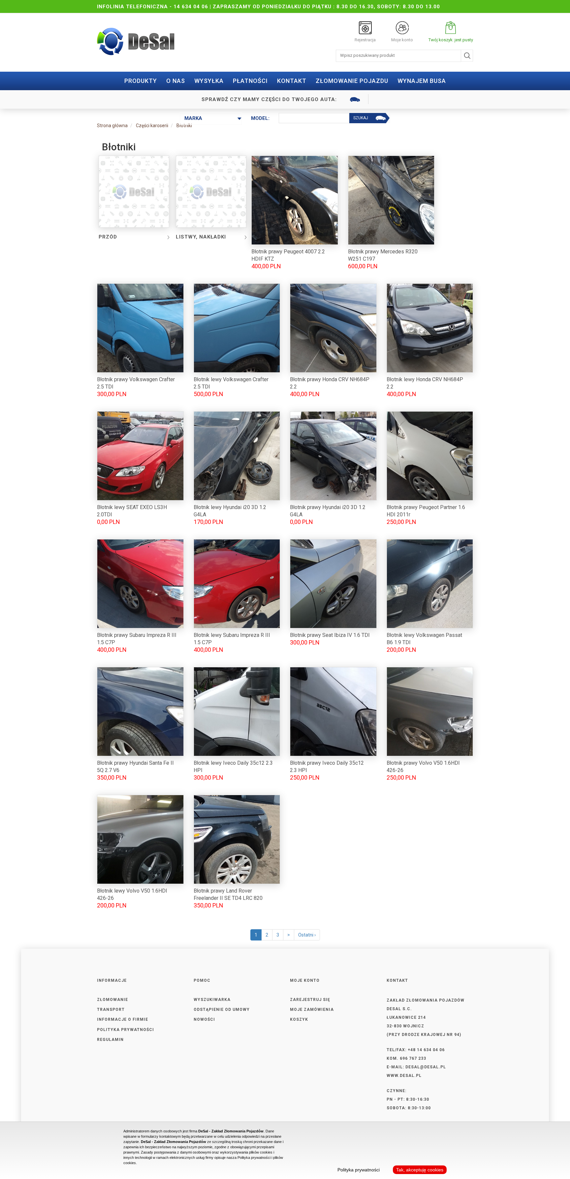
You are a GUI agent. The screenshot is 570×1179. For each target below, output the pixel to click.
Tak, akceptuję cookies (419, 1169)
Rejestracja (365, 39)
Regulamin (110, 1039)
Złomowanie (112, 999)
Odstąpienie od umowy (222, 1009)
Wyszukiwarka (212, 999)
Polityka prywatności (125, 1029)
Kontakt (291, 80)
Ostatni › (307, 935)
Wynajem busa (421, 80)
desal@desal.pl (425, 1067)
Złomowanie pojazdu (352, 80)
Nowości (204, 1019)
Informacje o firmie (122, 1019)
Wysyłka (209, 80)
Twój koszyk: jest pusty (450, 39)
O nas (175, 80)
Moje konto (402, 39)
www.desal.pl (404, 1075)
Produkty (140, 80)
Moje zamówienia (312, 1009)
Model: (260, 118)
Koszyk (299, 1019)
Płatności (250, 80)
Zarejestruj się (310, 999)
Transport (111, 1009)
